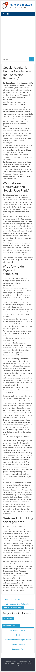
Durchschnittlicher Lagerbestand (18, 640)
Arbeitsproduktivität (18, 630)
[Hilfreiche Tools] (4, 14)
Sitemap (30, 661)
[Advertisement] (18, 38)
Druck (18, 635)
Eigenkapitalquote (18, 644)
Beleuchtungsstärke (11, 599)
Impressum (8, 661)
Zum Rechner (8, 618)
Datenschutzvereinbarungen (19, 661)
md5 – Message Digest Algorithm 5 (19, 604)
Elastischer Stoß (18, 649)
